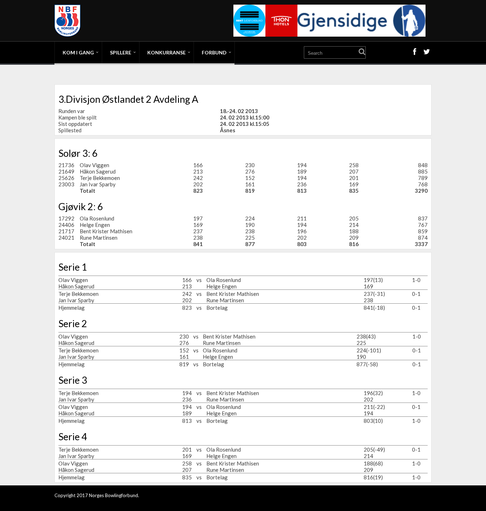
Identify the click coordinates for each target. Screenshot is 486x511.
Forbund (214, 52)
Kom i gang (78, 52)
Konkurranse (166, 52)
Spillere (120, 52)
